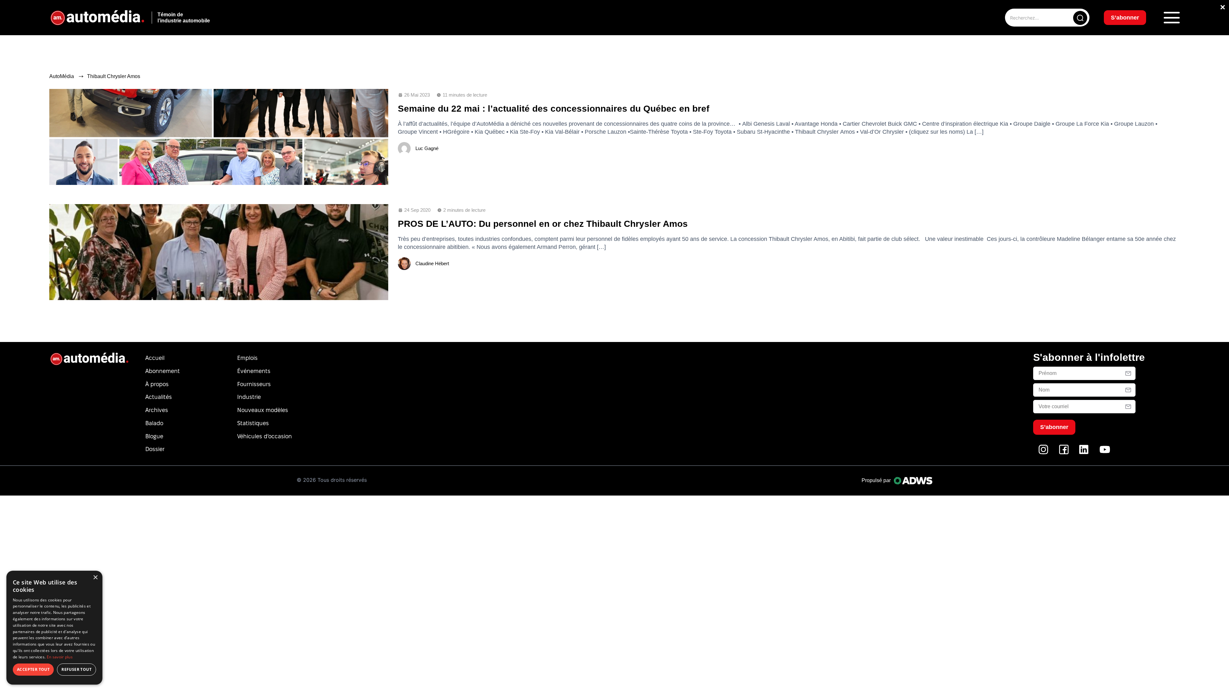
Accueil (155, 358)
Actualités (158, 397)
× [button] (95, 577)
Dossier (155, 449)
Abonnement (162, 371)
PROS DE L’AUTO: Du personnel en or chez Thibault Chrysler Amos (543, 224)
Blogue (154, 436)
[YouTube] (1105, 453)
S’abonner (1125, 17)
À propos (157, 384)
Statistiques (253, 423)
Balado (154, 423)
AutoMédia (61, 76)
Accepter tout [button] (33, 669)
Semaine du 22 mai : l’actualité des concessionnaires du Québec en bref (553, 109)
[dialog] (54, 628)
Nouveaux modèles (262, 410)
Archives (156, 410)
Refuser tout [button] (76, 669)
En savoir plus (60, 657)
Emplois (247, 358)
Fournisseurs (254, 384)
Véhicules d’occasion (264, 436)
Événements (253, 371)
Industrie (249, 397)
